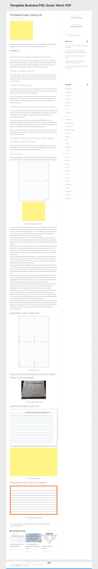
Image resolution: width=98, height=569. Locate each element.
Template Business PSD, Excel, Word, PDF (40, 5)
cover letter (69, 126)
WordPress (18, 565)
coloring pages (69, 123)
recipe (67, 174)
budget (68, 99)
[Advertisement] (21, 30)
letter (67, 143)
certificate (68, 112)
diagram (68, 133)
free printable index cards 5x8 (30, 524)
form (67, 140)
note (67, 153)
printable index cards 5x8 (43, 524)
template (12, 18)
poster (67, 164)
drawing (68, 136)
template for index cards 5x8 (16, 526)
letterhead (68, 147)
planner (68, 160)
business (68, 102)
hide (18, 50)
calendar (68, 106)
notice (67, 157)
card (67, 109)
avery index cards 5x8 (18, 524)
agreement (69, 88)
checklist (68, 119)
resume (68, 181)
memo (68, 150)
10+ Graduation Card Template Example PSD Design (33, 546)
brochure (68, 95)
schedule (68, 184)
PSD (67, 167)
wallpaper (68, 198)
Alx (27, 565)
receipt (68, 171)
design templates (70, 130)
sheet (67, 188)
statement (68, 191)
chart (67, 116)
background (69, 92)
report (67, 177)
